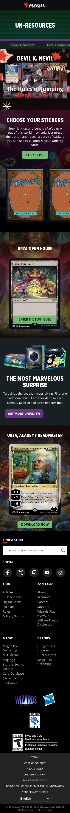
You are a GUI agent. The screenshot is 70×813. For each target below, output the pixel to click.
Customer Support (35, 774)
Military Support (14, 616)
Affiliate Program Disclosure (49, 622)
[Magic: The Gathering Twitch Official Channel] (34, 572)
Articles (8, 592)
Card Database (13, 673)
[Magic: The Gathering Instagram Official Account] (60, 572)
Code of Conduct (35, 763)
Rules (6, 611)
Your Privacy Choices (35, 792)
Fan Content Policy (35, 780)
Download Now (35, 525)
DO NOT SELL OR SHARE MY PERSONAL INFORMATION (35, 786)
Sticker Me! (35, 155)
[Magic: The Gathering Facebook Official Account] (7, 572)
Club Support (12, 597)
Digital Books (12, 602)
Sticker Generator (22, 45)
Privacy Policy (35, 768)
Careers (42, 602)
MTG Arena (11, 655)
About (41, 592)
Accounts (43, 597)
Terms (35, 757)
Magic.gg (9, 660)
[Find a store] (63, 550)
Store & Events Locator (13, 667)
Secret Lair (10, 678)
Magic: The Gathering (10, 648)
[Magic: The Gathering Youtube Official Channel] (47, 572)
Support (43, 607)
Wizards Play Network (46, 613)
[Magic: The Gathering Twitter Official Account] (20, 572)
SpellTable (10, 683)
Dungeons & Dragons (46, 648)
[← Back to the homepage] (35, 5)
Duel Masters (46, 655)
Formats (9, 607)
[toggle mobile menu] (6, 5)
